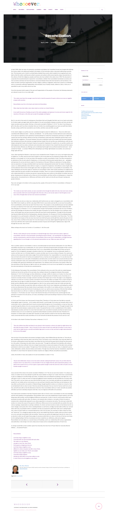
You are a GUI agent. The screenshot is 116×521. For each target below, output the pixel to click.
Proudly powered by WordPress (19, 509)
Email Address (86, 79)
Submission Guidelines (86, 115)
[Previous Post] (26, 484)
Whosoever (22, 504)
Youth (61, 9)
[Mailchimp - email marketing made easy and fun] (100, 85)
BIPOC (14, 9)
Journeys (39, 9)
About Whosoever (85, 114)
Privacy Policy (84, 116)
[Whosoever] (26, 4)
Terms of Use (84, 118)
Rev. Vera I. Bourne (58, 42)
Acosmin (34, 509)
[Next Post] (57, 484)
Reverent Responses (23, 468)
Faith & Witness (30, 9)
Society (50, 9)
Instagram (96, 98)
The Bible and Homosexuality (87, 111)
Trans (56, 9)
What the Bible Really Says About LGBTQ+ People (91, 112)
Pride (45, 9)
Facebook (84, 98)
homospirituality (19, 475)
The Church (21, 9)
